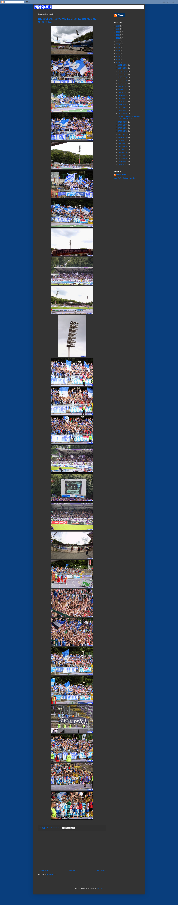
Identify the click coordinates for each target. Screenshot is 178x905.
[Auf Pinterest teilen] (73, 828)
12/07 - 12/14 (123, 71)
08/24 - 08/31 (123, 108)
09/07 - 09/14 (123, 102)
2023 (118, 35)
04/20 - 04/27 (123, 143)
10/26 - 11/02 (123, 86)
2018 (118, 50)
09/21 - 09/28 (123, 95)
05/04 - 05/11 (123, 140)
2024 (118, 32)
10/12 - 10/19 (123, 89)
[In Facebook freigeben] (71, 828)
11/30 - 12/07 (123, 74)
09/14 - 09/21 (123, 98)
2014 (118, 62)
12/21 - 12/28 (123, 65)
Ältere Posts (101, 871)
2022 (118, 38)
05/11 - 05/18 (123, 137)
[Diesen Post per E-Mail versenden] (63, 828)
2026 (118, 26)
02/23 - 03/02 (123, 161)
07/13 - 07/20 (123, 128)
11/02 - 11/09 (123, 83)
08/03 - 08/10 (123, 114)
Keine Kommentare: (53, 828)
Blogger (99, 888)
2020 (118, 44)
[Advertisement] (72, 850)
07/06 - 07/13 (123, 131)
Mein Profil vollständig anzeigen (125, 178)
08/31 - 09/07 (123, 105)
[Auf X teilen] (68, 828)
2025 (118, 29)
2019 (118, 47)
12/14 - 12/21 (123, 68)
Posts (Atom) (51, 874)
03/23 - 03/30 (123, 152)
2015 (118, 59)
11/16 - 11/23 (123, 77)
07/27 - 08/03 (123, 122)
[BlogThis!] (66, 828)
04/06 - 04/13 (123, 149)
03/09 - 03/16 (123, 158)
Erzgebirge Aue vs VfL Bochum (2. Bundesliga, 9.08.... (129, 117)
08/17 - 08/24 (123, 111)
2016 (118, 56)
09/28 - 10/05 (123, 92)
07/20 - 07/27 (123, 125)
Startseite (72, 871)
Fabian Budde (121, 175)
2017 (118, 53)
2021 (118, 41)
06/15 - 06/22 (123, 134)
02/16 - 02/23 (123, 165)
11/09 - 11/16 (123, 80)
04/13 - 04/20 (123, 146)
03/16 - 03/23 (123, 155)
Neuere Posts (43, 871)
